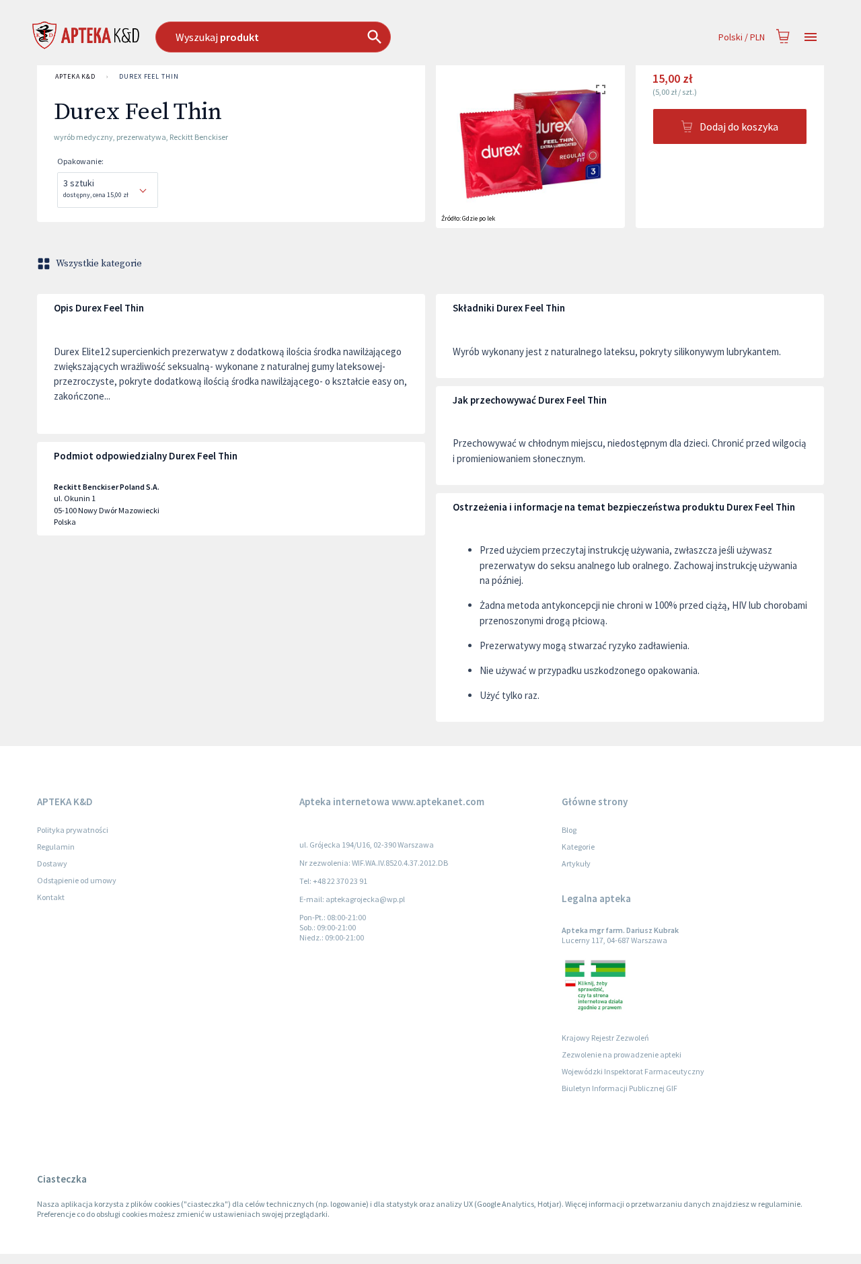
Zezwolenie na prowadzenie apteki (621, 1054)
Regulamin (56, 847)
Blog (569, 830)
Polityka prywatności (72, 830)
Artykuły (576, 863)
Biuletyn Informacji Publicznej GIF (619, 1088)
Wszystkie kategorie (99, 264)
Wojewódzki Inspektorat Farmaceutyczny (633, 1071)
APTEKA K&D (75, 76)
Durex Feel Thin (149, 76)
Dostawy (52, 863)
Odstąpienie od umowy (76, 880)
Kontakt (51, 897)
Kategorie (578, 847)
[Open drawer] (810, 37)
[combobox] (342, 37)
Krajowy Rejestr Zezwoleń (605, 1038)
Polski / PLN (741, 37)
